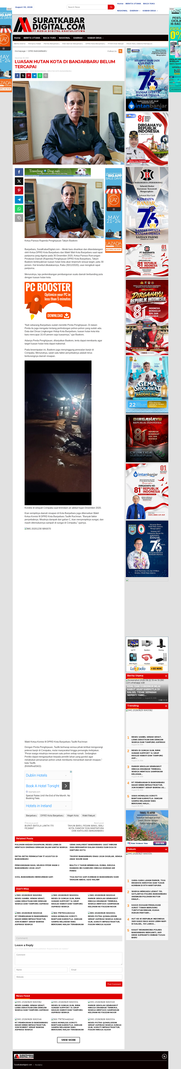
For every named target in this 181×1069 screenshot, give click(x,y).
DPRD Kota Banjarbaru (51, 815)
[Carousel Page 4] (164, 700)
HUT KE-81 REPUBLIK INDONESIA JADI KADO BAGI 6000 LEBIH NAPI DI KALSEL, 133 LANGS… (149, 921)
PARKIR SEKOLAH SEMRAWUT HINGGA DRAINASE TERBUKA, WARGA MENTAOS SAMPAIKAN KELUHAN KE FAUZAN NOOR (103, 1009)
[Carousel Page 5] (166, 700)
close (9, 9)
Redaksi (38, 1065)
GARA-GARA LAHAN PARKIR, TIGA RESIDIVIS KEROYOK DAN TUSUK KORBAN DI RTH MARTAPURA (148, 882)
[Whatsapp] (39, 75)
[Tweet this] (23, 75)
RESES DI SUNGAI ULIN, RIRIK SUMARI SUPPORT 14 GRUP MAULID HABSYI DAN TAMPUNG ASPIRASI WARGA (67, 1009)
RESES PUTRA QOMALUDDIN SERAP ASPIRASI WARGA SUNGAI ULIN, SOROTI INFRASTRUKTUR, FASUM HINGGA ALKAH (104, 1026)
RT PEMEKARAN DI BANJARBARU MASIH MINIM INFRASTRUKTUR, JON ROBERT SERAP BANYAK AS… (149, 785)
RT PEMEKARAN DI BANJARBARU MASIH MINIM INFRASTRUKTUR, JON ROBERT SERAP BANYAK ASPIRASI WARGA (31, 1026)
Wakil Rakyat (88, 815)
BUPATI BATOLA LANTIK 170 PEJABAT (39, 825)
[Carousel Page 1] (159, 700)
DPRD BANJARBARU (38, 71)
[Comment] (45, 75)
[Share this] (17, 75)
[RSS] (120, 51)
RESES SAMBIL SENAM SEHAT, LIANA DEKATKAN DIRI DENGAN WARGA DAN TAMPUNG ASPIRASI (32, 901)
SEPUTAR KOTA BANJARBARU (59, 71)
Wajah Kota (72, 815)
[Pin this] (28, 75)
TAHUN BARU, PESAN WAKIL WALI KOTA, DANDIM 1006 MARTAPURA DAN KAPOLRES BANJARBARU (86, 827)
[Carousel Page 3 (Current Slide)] (163, 700)
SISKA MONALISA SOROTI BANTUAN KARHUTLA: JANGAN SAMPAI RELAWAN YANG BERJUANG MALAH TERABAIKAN (67, 1026)
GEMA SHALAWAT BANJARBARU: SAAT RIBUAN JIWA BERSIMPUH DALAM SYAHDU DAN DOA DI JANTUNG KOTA (93, 847)
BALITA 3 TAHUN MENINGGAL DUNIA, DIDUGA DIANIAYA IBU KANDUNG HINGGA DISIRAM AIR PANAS (92, 868)
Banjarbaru (31, 815)
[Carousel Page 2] (161, 700)
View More (68, 1040)
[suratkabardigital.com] (49, 24)
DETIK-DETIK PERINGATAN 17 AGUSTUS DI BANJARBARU (144, 691)
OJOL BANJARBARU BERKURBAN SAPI (34, 877)
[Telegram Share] (34, 75)
